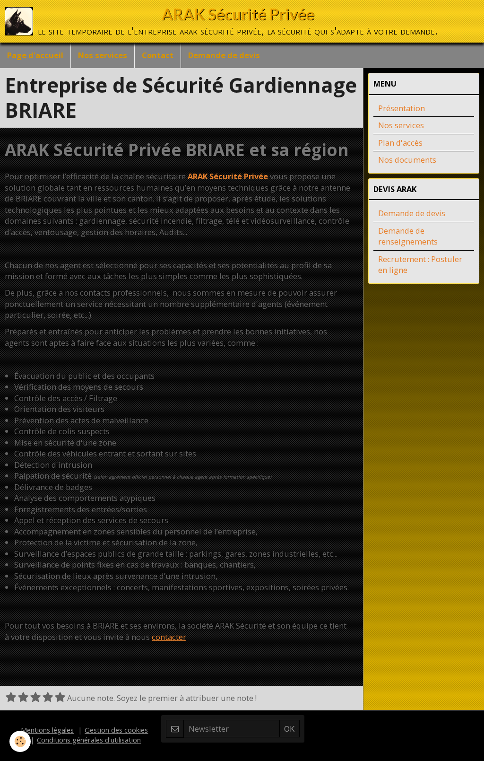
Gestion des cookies (116, 730)
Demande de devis (224, 55)
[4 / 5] (48, 697)
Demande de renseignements (408, 236)
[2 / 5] (23, 697)
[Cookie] (20, 741)
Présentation (401, 108)
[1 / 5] (11, 697)
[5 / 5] (60, 697)
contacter (169, 636)
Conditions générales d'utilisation (89, 739)
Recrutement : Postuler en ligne (420, 265)
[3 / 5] (35, 697)
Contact (157, 55)
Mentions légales (47, 730)
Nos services (102, 55)
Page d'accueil (35, 55)
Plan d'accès (400, 142)
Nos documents (407, 159)
